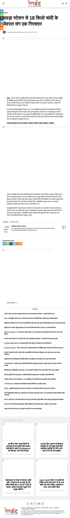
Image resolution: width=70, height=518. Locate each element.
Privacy (51, 507)
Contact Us (32, 509)
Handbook (56, 507)
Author (5, 222)
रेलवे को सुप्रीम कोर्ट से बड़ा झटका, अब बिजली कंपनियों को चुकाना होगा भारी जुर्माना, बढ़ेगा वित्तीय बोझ (29, 374)
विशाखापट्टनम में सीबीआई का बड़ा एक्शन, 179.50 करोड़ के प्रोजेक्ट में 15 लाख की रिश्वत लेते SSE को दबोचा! (31, 370)
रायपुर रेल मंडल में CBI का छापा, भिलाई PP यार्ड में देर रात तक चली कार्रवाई (22, 408)
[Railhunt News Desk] (7, 232)
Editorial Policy (44, 507)
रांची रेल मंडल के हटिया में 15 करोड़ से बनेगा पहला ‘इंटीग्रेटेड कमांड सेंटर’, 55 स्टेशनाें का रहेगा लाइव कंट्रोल (31, 338)
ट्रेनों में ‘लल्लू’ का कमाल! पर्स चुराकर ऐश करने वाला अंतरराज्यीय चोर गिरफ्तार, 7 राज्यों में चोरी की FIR (29, 313)
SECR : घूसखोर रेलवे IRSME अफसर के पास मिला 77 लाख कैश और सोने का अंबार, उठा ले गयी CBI (29, 388)
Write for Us (37, 507)
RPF (17, 302)
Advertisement (30, 507)
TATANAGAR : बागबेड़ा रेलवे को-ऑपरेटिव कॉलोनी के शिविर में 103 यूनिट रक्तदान (25, 383)
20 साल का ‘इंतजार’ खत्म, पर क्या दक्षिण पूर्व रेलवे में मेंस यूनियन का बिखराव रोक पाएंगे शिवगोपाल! (27, 343)
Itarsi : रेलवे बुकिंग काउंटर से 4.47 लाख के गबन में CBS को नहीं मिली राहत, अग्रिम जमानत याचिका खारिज (30, 318)
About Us (23, 507)
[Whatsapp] (7, 243)
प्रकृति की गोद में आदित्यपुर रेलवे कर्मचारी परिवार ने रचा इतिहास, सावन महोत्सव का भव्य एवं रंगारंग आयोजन (30, 359)
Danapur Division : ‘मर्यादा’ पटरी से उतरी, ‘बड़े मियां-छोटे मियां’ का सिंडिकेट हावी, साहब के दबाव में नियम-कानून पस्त (33, 348)
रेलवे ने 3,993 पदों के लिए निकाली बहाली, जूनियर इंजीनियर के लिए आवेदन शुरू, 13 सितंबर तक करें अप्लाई (30, 404)
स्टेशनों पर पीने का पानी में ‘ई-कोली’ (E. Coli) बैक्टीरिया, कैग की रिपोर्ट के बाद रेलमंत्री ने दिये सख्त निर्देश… (30, 379)
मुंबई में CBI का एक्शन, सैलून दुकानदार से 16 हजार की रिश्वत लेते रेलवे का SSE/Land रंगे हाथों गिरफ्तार (30, 327)
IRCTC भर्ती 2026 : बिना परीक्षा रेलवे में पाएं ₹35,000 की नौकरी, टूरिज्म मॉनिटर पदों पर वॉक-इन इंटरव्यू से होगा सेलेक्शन (34, 399)
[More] (20, 243)
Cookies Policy (25, 509)
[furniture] (27, 250)
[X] (10, 243)
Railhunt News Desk (14, 32)
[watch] (35, 127)
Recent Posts (14, 222)
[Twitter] (65, 228)
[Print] (17, 243)
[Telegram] (14, 243)
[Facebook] (63, 228)
